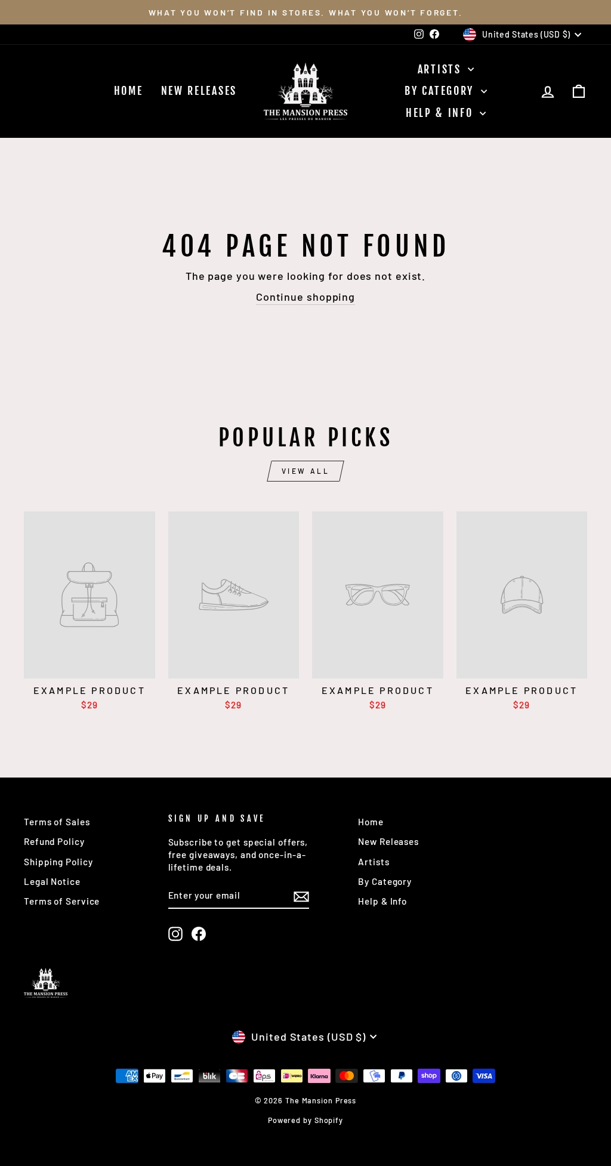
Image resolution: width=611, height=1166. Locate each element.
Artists (441, 69)
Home (128, 90)
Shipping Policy (58, 861)
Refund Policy (54, 841)
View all (306, 471)
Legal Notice (52, 881)
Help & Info (441, 112)
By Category (441, 90)
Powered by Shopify (305, 1120)
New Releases (199, 90)
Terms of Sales (57, 821)
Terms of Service (62, 901)
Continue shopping (305, 296)
